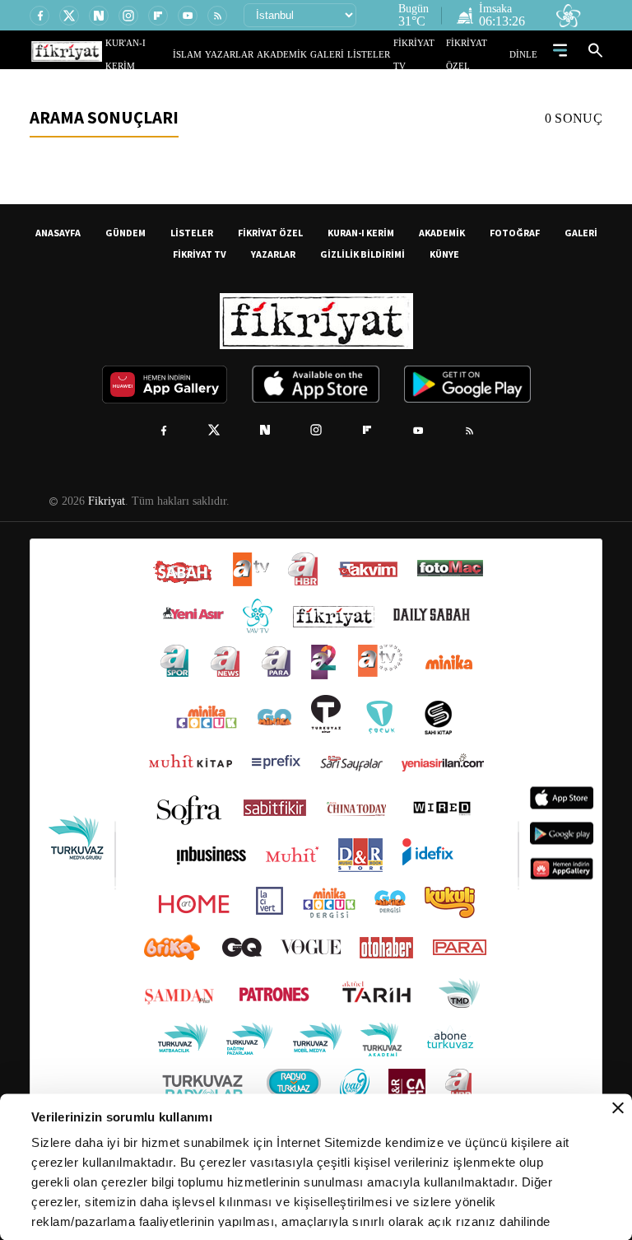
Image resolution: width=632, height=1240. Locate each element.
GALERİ (343, 54)
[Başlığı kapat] (618, 1108)
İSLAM (225, 54)
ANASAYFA (58, 232)
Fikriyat (105, 501)
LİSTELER (380, 54)
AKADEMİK (305, 54)
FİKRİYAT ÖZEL (481, 54)
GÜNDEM (125, 232)
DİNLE (525, 54)
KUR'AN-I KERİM (178, 54)
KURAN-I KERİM (361, 232)
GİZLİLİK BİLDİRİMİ (362, 254)
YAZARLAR (260, 54)
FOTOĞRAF (515, 232)
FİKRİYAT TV (425, 54)
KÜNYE (444, 254)
